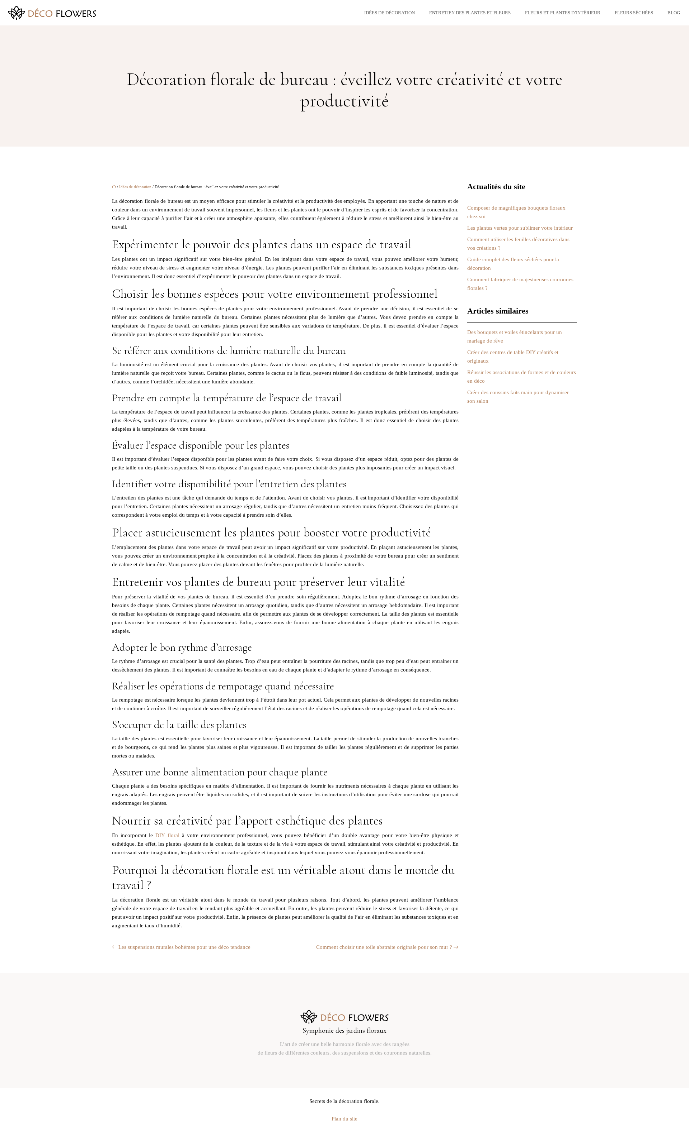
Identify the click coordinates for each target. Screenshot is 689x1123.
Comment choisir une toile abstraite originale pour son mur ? (384, 947)
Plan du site (344, 1119)
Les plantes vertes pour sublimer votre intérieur (520, 228)
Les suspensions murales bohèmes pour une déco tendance (184, 947)
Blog (673, 12)
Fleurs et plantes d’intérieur (562, 12)
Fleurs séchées (634, 12)
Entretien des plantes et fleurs (470, 12)
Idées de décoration (389, 12)
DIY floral (168, 835)
